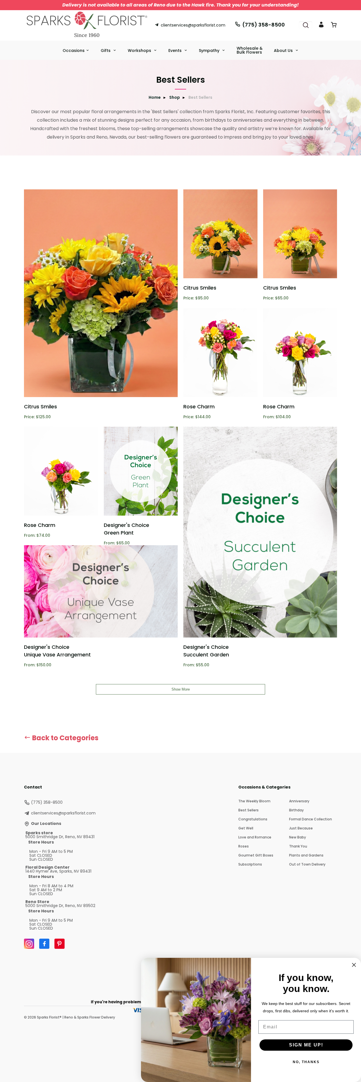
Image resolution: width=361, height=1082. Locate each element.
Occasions (74, 50)
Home (155, 97)
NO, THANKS (306, 1062)
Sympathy (210, 50)
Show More (180, 689)
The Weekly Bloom (254, 801)
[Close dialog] (354, 965)
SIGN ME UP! (306, 1044)
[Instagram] (29, 944)
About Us (284, 50)
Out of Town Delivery (307, 864)
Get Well (245, 828)
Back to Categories (64, 737)
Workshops (140, 50)
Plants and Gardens (306, 855)
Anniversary (299, 801)
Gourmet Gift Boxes (255, 855)
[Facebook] (44, 944)
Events (175, 50)
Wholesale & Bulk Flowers (250, 50)
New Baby (297, 837)
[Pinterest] (59, 944)
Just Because (301, 828)
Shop (174, 97)
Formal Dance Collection (310, 819)
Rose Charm (199, 406)
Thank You (298, 846)
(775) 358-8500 (263, 24)
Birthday (296, 810)
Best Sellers (248, 810)
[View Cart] (333, 26)
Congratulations (252, 819)
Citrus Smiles (40, 406)
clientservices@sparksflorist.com (193, 25)
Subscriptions (250, 864)
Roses (243, 846)
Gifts (106, 50)
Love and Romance (254, 837)
